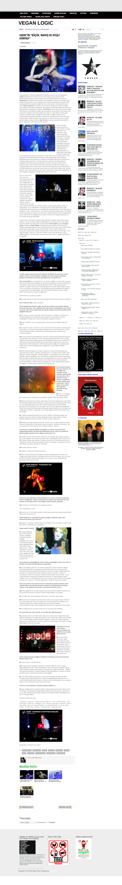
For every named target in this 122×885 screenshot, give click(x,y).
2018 (79, 232)
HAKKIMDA (35, 13)
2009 (79, 331)
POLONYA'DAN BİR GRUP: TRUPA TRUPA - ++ (90, 308)
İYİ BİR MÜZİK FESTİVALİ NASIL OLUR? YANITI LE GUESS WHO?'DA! (94, 147)
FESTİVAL (83, 13)
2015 (79, 235)
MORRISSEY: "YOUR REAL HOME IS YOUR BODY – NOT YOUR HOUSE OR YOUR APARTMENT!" (95, 89)
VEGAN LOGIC (36, 23)
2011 (86, 328)
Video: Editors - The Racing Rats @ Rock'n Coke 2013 (90, 303)
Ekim (95, 240)
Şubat (81, 323)
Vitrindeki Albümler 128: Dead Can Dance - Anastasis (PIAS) (94, 176)
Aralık (81, 240)
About (20, 868)
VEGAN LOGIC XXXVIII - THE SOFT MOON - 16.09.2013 (90, 275)
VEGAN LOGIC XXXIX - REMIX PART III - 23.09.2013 (91, 257)
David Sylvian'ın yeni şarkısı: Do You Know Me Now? (90, 284)
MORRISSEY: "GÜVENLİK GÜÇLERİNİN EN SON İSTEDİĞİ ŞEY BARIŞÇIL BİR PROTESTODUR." (95, 162)
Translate (52, 822)
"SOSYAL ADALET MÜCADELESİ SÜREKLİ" (94, 217)
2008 (85, 331)
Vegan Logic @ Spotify (87, 245)
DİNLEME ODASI (58, 16)
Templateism (53, 871)
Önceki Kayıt (64, 807)
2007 (92, 331)
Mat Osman (59, 750)
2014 (86, 235)
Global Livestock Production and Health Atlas (30, 863)
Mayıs (81, 320)
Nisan (87, 320)
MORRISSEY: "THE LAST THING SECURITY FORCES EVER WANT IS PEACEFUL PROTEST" (94, 104)
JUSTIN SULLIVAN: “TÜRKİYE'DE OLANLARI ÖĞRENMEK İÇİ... (90, 270)
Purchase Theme (39, 868)
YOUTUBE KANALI (26, 16)
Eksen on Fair (36, 750)
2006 (98, 331)
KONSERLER (94, 13)
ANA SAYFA (24, 13)
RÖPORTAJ (73, 13)
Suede (24, 753)
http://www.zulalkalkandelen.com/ (86, 36)
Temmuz (89, 317)
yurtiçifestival (51, 753)
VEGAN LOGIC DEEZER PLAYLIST (90, 261)
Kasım (88, 240)
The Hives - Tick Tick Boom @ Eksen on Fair (91, 289)
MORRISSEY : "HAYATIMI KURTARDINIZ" (94, 189)
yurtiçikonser (61, 753)
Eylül (80, 243)
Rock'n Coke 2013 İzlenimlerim (92, 132)
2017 (85, 232)
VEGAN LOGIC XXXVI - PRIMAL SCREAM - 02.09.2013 (89, 313)
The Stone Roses (40, 753)
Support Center (27, 868)
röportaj (66, 750)
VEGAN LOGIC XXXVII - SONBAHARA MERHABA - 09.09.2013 (88, 294)
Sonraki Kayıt (27, 807)
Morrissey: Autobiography (32, 29)
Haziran (97, 317)
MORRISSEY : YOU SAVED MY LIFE (94, 118)
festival (44, 750)
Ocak (87, 323)
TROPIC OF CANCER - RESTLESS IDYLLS (90, 253)
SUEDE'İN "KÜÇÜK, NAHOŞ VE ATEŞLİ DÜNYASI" (39, 36)
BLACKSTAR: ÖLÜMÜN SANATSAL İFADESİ (87, 47)
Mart (94, 320)
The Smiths (31, 753)
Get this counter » (23, 864)
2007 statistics (28, 860)
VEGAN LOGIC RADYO (42, 16)
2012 (79, 328)
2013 (79, 238)
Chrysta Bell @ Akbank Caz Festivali (90, 249)
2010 (93, 328)
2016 (92, 232)
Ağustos (81, 317)
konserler (51, 750)
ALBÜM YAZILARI (60, 13)
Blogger (94, 448)
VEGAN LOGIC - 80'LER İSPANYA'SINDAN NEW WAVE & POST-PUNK (94, 204)
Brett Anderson (26, 750)
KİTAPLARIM (46, 13)
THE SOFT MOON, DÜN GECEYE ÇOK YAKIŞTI (90, 266)
